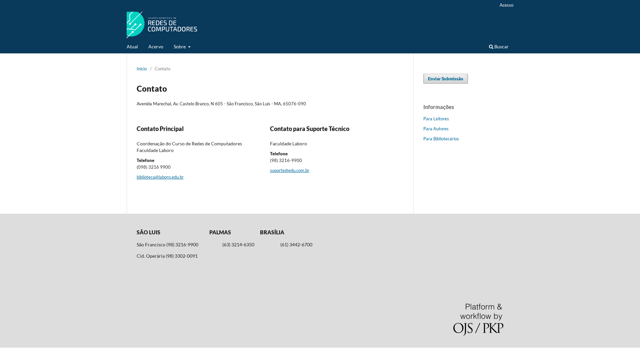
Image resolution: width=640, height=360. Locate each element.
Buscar (501, 46)
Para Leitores (436, 118)
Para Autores (436, 128)
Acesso (506, 5)
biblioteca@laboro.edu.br (160, 177)
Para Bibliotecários (441, 138)
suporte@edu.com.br (289, 170)
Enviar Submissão (445, 78)
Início (142, 68)
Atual (132, 46)
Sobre (180, 46)
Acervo (155, 46)
